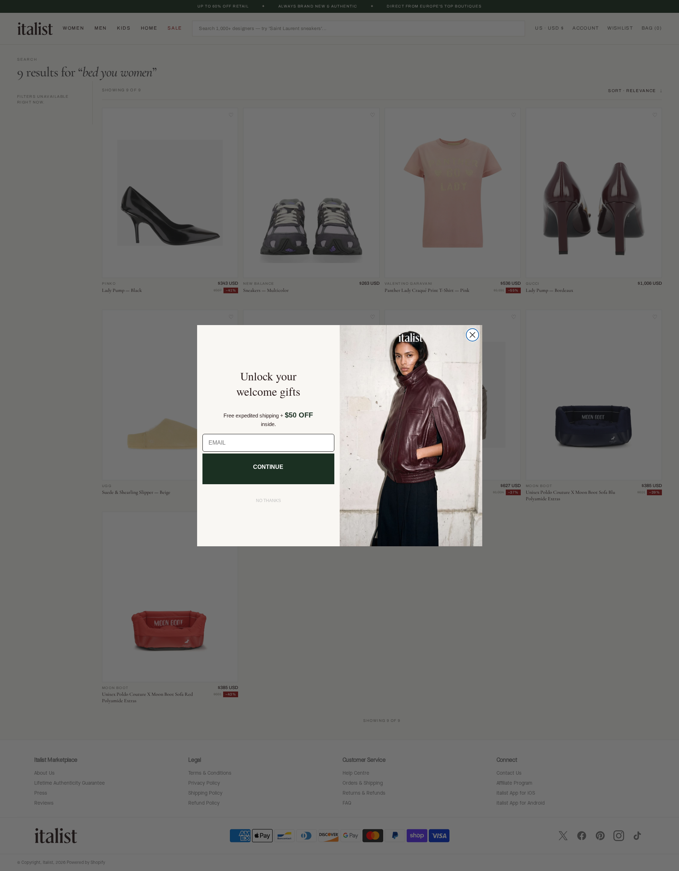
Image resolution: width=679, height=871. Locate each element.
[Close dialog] (472, 335)
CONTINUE (268, 467)
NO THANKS (268, 500)
